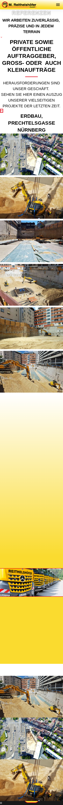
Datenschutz (42, 630)
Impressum (18, 630)
